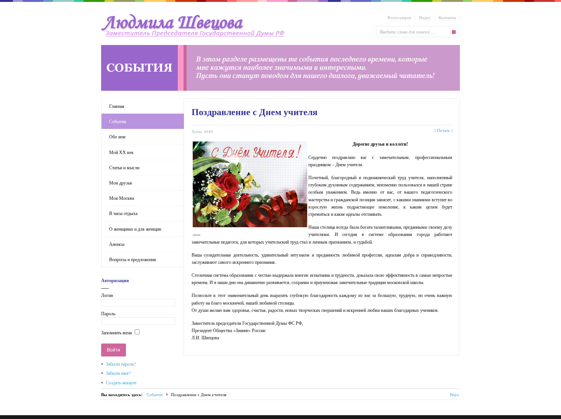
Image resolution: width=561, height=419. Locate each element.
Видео (424, 17)
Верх (454, 394)
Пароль (108, 313)
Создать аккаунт (121, 382)
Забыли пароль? (121, 364)
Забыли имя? (118, 373)
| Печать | (443, 130)
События (155, 394)
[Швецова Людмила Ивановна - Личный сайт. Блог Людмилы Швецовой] (195, 25)
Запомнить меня (116, 332)
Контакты (447, 17)
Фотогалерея (399, 17)
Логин (107, 295)
